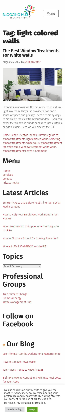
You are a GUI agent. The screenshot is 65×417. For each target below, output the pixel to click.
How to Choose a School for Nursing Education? (30, 238)
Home (6, 170)
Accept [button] (32, 409)
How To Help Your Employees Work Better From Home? (30, 216)
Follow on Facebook (18, 320)
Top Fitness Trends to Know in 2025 (23, 369)
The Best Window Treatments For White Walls (31, 53)
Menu (51, 14)
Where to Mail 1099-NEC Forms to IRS (24, 246)
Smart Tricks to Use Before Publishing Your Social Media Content (31, 204)
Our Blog (20, 344)
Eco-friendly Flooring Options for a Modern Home (31, 353)
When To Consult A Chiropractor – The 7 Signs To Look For (31, 228)
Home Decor (10, 135)
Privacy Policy (11, 182)
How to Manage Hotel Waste (19, 361)
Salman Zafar (32, 61)
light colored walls (37, 139)
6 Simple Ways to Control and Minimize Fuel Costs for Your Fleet (32, 379)
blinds (33, 135)
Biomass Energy (12, 298)
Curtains (43, 135)
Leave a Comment (36, 150)
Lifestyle (23, 135)
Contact (7, 178)
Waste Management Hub (17, 302)
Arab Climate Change (15, 294)
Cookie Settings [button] (14, 409)
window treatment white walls (38, 147)
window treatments (14, 150)
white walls (33, 143)
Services (8, 174)
